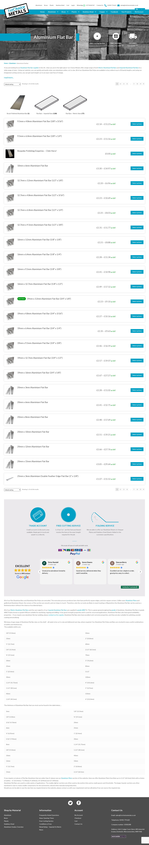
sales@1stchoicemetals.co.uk (129, 5)
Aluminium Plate (131, 600)
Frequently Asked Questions (49, 815)
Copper (102, 12)
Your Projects (126, 12)
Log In (73, 5)
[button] (140, 571)
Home (42, 12)
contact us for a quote (56, 615)
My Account (139, 12)
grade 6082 (81, 610)
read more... (9, 77)
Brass (46, 5)
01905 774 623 (111, 5)
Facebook (114, 12)
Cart (67, 5)
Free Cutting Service (46, 821)
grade (114, 610)
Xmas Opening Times (46, 818)
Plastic (52, 5)
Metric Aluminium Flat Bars (107, 68)
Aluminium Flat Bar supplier (29, 68)
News (41, 830)
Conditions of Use (45, 824)
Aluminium (39, 5)
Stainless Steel (60, 5)
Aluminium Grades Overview (13, 827)
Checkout (77, 818)
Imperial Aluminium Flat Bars (129, 68)
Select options (137, 124)
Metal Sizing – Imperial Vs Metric (50, 827)
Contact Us (100, 5)
